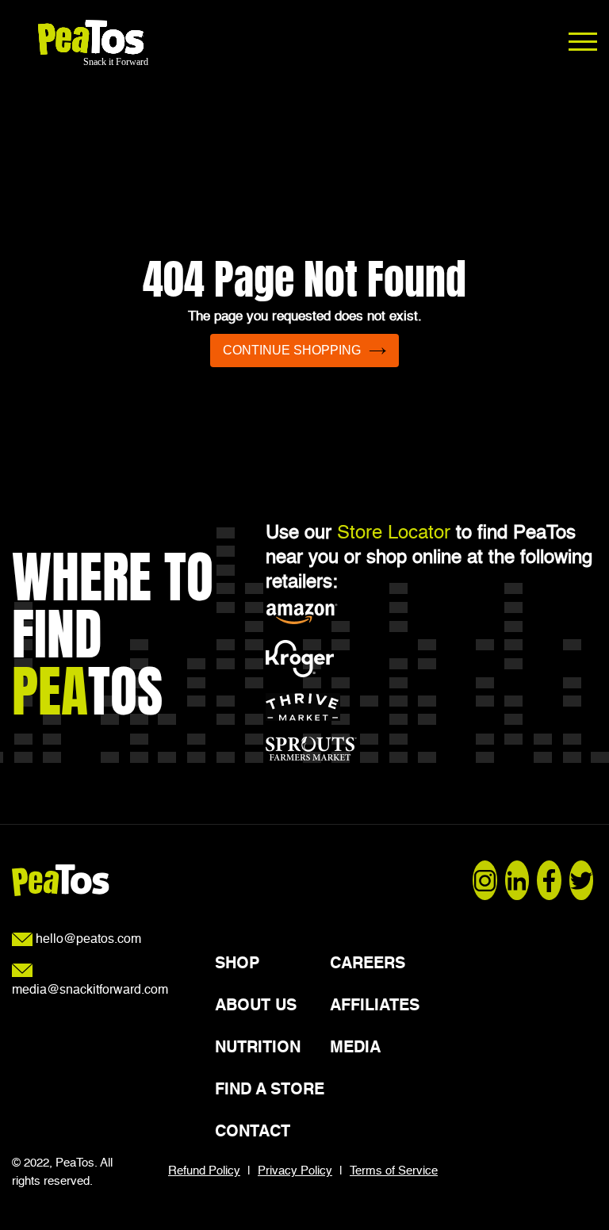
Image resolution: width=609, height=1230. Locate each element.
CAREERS (367, 964)
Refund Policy (204, 1171)
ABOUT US (256, 1006)
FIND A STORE (269, 1090)
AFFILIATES (374, 1006)
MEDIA (355, 1048)
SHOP (237, 964)
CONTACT (252, 1132)
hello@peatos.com (87, 939)
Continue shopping (292, 350)
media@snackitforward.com (90, 990)
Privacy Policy (295, 1171)
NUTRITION (258, 1048)
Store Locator (393, 533)
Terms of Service (394, 1171)
